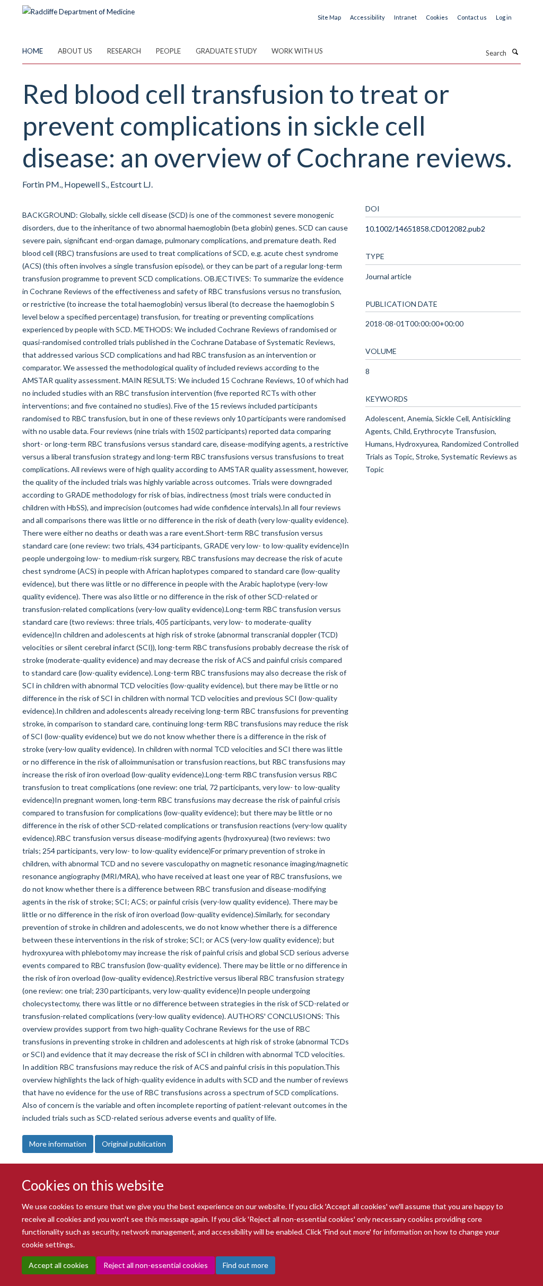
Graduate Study (226, 51)
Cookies (437, 17)
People (168, 51)
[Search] (515, 52)
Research (124, 51)
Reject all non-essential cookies (155, 1265)
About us (75, 51)
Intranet (405, 17)
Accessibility (367, 17)
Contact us (472, 17)
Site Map (329, 17)
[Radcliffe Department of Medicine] (78, 8)
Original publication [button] (134, 1143)
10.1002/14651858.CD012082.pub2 (425, 228)
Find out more (245, 1265)
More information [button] (57, 1143)
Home (32, 51)
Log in (504, 17)
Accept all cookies (59, 1265)
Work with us (297, 51)
